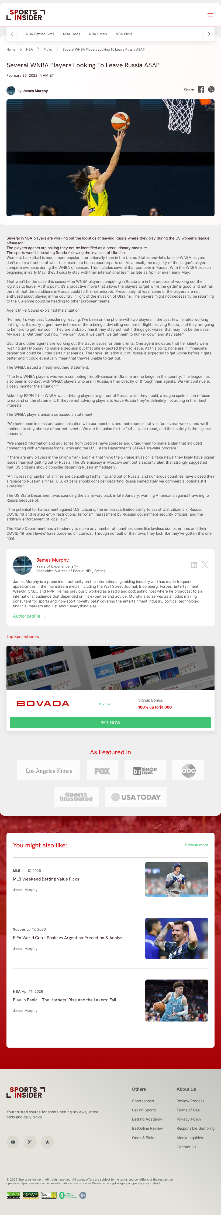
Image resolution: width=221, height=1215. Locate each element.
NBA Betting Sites (40, 34)
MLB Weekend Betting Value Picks (46, 879)
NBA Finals (98, 34)
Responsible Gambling (196, 1128)
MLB (16, 870)
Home (10, 49)
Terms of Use (188, 1110)
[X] (205, 565)
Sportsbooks (143, 1100)
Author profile (26, 616)
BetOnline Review (147, 1128)
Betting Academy (147, 1119)
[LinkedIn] (194, 565)
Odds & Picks (143, 1137)
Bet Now (110, 722)
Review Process (190, 1100)
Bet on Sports (144, 1110)
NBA (29, 49)
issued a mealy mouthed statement (57, 367)
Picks (48, 49)
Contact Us (186, 1146)
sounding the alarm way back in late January (100, 495)
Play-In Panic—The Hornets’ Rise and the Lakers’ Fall (64, 1000)
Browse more (196, 845)
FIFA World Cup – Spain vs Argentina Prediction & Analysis (69, 938)
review (104, 703)
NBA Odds (71, 34)
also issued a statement (71, 414)
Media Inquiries (190, 1137)
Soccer (19, 929)
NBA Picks (124, 34)
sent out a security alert (144, 462)
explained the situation (60, 310)
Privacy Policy (189, 1119)
